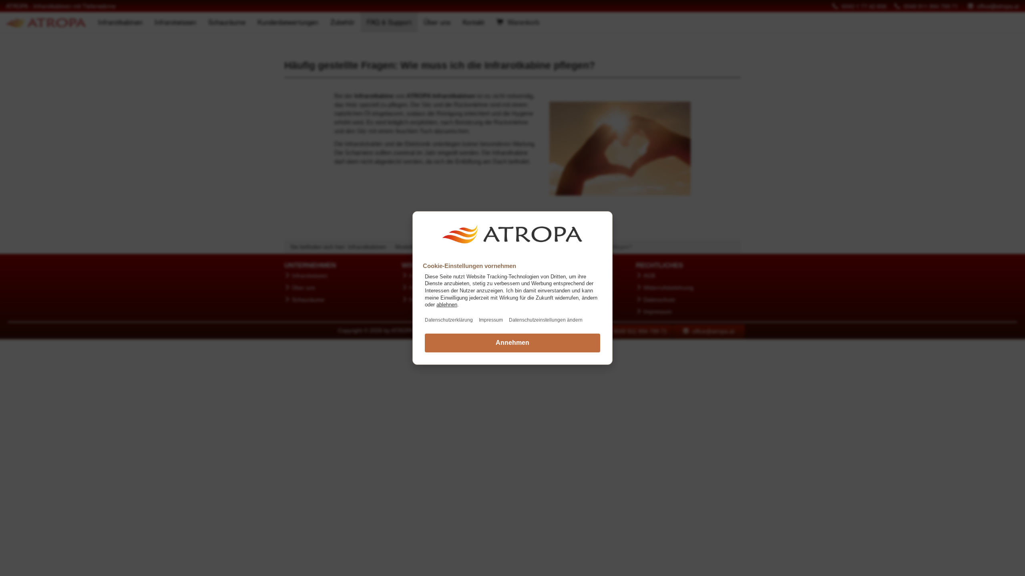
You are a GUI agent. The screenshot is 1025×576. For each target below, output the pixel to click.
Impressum (491, 320)
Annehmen (512, 342)
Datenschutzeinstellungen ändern (546, 320)
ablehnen (446, 305)
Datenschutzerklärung (449, 320)
